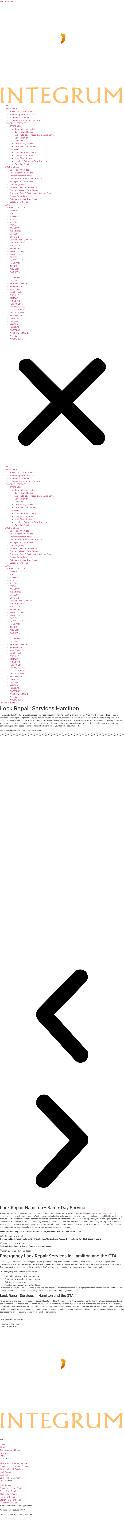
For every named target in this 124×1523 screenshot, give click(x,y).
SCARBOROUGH (17, 309)
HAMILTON (15, 263)
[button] (62, 402)
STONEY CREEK (17, 312)
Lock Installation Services (26, 146)
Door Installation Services (21, 173)
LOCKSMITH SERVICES (15, 123)
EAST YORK (15, 245)
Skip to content (7, 1)
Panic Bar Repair (22, 164)
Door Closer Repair (23, 158)
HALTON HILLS (16, 260)
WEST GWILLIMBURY (19, 333)
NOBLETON (15, 289)
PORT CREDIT (16, 304)
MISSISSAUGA (16, 210)
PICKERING (15, 301)
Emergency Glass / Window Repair (25, 120)
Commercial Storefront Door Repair (26, 178)
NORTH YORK (16, 292)
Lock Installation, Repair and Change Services (35, 135)
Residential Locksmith (25, 129)
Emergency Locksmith (20, 117)
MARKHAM (15, 277)
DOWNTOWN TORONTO (21, 240)
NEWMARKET (16, 286)
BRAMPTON (15, 228)
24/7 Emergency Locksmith (22, 114)
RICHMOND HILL (17, 307)
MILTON (13, 280)
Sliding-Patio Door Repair (21, 181)
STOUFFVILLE (16, 315)
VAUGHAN (14, 324)
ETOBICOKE (15, 248)
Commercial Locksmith (25, 152)
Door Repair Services (19, 170)
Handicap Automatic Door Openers (31, 161)
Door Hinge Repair (18, 184)
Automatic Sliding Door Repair (24, 199)
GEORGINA (15, 254)
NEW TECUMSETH (18, 283)
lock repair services (97, 1213)
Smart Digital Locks (24, 132)
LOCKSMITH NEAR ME (15, 207)
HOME (8, 106)
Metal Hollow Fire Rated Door (23, 187)
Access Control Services (21, 196)
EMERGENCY (11, 108)
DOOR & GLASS (12, 167)
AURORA (14, 222)
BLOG (7, 205)
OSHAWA (14, 298)
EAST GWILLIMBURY (19, 242)
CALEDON (14, 234)
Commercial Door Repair (21, 175)
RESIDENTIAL (16, 126)
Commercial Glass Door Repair (24, 190)
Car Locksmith (21, 138)
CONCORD (15, 237)
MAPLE (13, 274)
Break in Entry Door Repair (22, 111)
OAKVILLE (14, 295)
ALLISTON (14, 216)
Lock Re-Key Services (24, 143)
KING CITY (14, 269)
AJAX (12, 213)
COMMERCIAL (16, 149)
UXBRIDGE (14, 327)
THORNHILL (15, 318)
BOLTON (13, 225)
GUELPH (14, 257)
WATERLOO (15, 330)
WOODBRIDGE (16, 339)
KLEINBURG (15, 272)
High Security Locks (24, 155)
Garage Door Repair (19, 202)
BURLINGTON (16, 231)
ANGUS (13, 219)
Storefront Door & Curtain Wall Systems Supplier (32, 193)
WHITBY (13, 336)
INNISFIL (13, 266)
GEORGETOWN (17, 251)
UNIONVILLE (15, 321)
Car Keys (19, 140)
